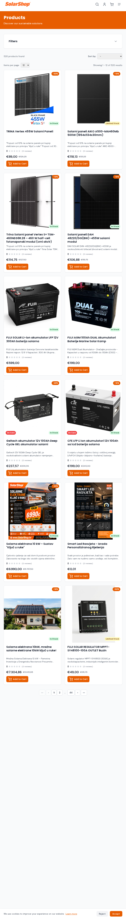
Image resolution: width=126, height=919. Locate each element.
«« (42, 692)
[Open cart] (112, 4)
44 (71, 692)
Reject (102, 913)
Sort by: (92, 56)
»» (84, 692)
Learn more (71, 913)
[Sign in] (104, 4)
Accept (116, 913)
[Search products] (97, 4)
